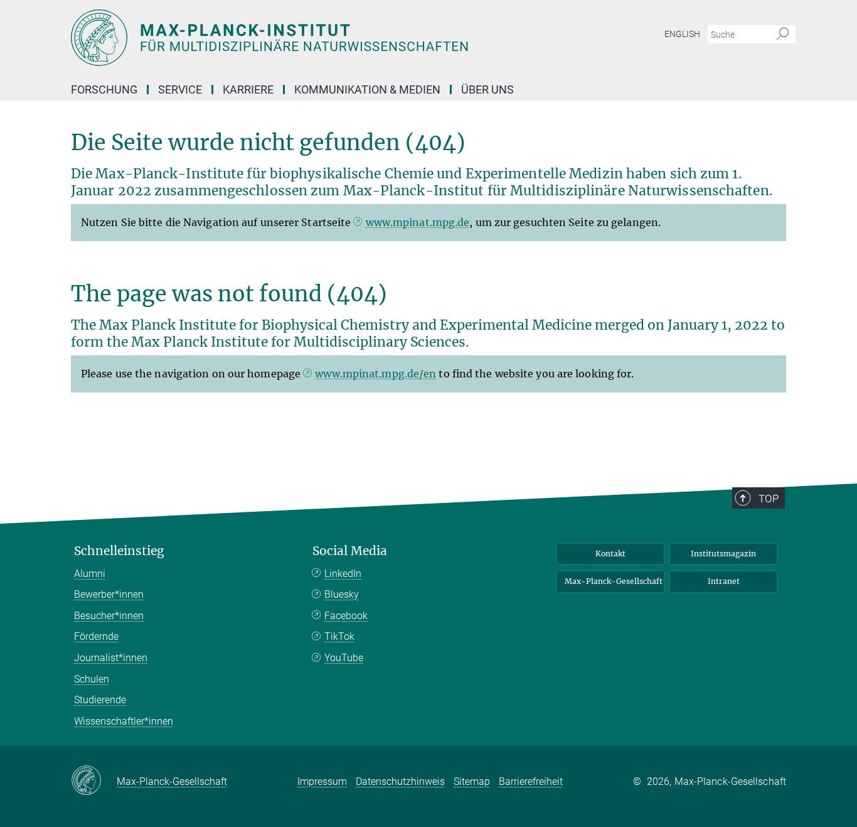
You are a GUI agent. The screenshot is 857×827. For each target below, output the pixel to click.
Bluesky (341, 594)
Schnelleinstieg (119, 551)
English (682, 34)
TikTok (339, 636)
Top (769, 498)
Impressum (322, 781)
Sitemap (472, 781)
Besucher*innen (109, 616)
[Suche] (783, 34)
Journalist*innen (110, 658)
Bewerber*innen (109, 594)
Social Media (349, 551)
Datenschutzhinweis (400, 781)
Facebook (346, 616)
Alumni (89, 574)
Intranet (724, 581)
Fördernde (96, 636)
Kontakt (610, 553)
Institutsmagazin (723, 553)
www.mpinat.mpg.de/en (375, 373)
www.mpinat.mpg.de (418, 222)
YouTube (343, 658)
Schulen (91, 679)
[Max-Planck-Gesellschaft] (94, 781)
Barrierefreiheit (531, 781)
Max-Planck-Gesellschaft (614, 581)
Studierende (100, 700)
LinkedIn (342, 574)
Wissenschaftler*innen (123, 721)
